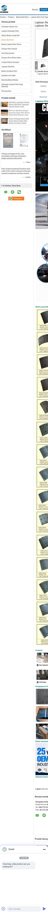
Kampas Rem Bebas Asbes (11, 58)
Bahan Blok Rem (22, 17)
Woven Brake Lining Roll (10, 35)
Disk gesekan (6, 91)
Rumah (35, 9)
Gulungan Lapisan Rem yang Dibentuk (12, 86)
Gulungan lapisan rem (9, 27)
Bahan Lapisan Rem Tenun (11, 44)
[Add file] (3, 909)
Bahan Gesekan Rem (9, 71)
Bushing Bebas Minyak (9, 80)
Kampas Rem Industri (9, 49)
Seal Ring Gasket (7, 53)
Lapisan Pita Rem (7, 67)
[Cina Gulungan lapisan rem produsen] (5, 9)
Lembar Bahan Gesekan (10, 62)
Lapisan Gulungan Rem (10, 31)
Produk (10, 17)
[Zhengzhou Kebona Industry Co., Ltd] (36, 65)
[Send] (44, 909)
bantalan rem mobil (8, 75)
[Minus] (44, 849)
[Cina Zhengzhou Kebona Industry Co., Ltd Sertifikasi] (8, 140)
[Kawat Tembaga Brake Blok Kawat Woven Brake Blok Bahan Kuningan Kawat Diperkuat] (4, 121)
